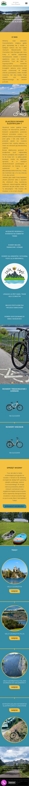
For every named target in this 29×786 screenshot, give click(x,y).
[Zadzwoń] (4, 783)
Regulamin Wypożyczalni (8, 781)
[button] (26, 3)
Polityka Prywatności (23, 779)
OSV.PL (16, 784)
